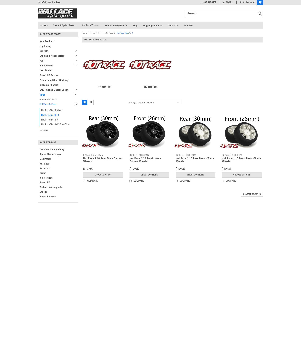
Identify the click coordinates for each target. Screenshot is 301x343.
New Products (47, 41)
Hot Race (44, 163)
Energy (43, 191)
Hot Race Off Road (48, 99)
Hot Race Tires (89, 25)
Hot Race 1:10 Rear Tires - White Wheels (195, 160)
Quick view (103, 150)
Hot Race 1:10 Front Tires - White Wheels (241, 160)
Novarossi (45, 168)
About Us (188, 25)
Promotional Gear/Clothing (54, 80)
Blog (135, 25)
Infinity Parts (46, 65)
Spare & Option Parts (63, 25)
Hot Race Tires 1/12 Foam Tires (55, 124)
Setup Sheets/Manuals (116, 25)
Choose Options (103, 174)
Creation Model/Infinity (52, 149)
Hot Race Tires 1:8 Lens (52, 110)
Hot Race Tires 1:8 (49, 119)
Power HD (45, 182)
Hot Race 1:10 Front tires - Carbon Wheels (145, 160)
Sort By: (132, 102)
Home (84, 33)
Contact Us (173, 25)
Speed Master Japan (50, 154)
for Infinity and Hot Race (49, 2)
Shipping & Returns (152, 25)
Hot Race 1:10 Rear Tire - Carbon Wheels (102, 160)
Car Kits (44, 25)
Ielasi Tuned (46, 177)
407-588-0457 (209, 2)
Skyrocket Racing (49, 85)
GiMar (43, 173)
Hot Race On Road (48, 104)
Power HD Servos (49, 75)
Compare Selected (252, 194)
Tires (42, 94)
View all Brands (48, 196)
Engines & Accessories (52, 55)
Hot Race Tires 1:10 (50, 115)
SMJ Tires (44, 130)
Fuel (42, 60)
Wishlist (229, 2)
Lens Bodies (46, 70)
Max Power (45, 158)
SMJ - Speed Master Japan (54, 89)
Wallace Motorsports (51, 187)
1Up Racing (45, 46)
